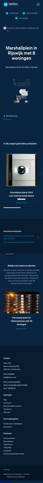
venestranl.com (6, 482)
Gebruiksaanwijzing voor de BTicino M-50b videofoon (19, 237)
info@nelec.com (10, 377)
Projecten (11, 28)
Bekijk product (21, 202)
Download (7, 119)
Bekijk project (21, 328)
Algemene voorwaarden (13, 474)
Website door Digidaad (16, 477)
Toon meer (9, 254)
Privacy (26, 474)
